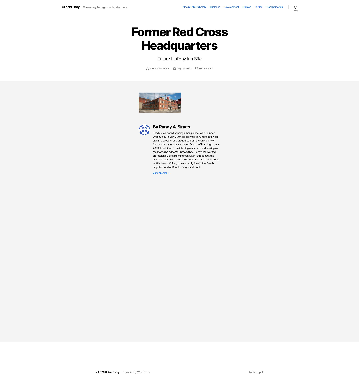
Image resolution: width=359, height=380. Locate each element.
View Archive (161, 172)
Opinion (246, 6)
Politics (259, 6)
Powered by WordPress (136, 372)
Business (215, 6)
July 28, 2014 (184, 68)
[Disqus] (179, 223)
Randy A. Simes (161, 68)
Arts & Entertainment (195, 6)
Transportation (274, 6)
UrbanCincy (71, 7)
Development (231, 6)
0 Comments (206, 68)
